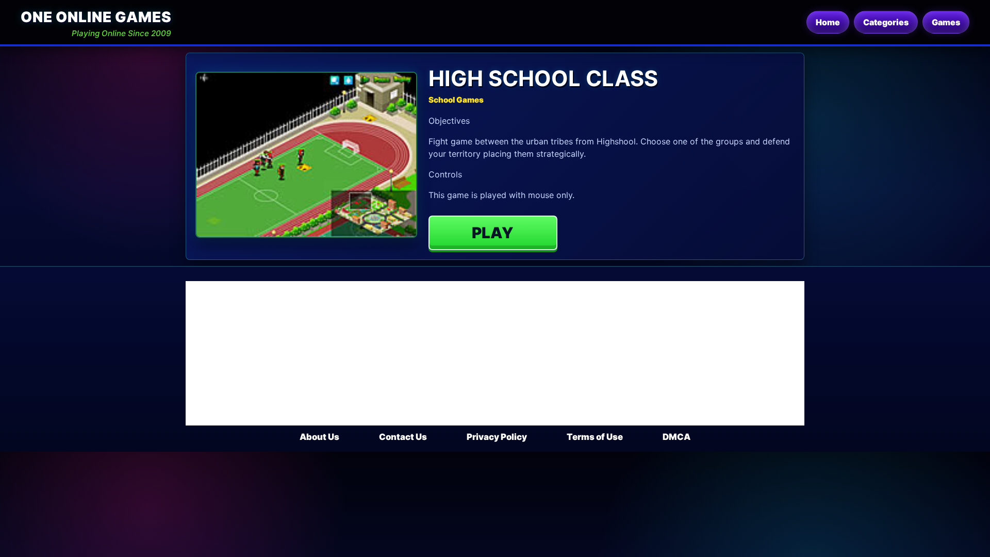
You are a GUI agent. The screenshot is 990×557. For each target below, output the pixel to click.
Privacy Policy (497, 437)
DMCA (676, 437)
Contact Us (403, 437)
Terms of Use (595, 437)
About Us (319, 437)
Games (946, 22)
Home (828, 22)
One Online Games (96, 17)
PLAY (493, 232)
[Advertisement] (495, 353)
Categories (886, 22)
